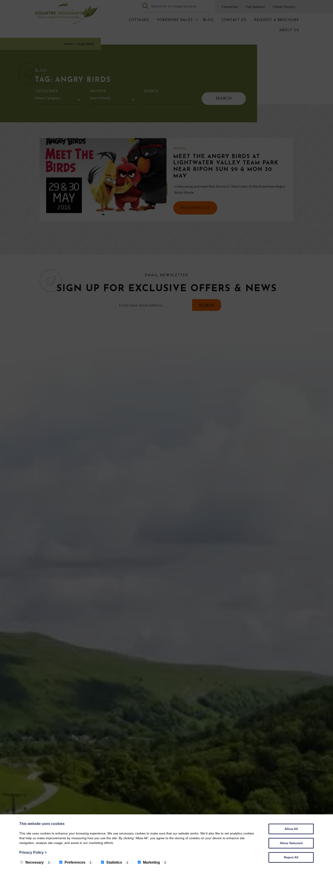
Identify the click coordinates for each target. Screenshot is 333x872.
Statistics (114, 862)
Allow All (291, 829)
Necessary (34, 862)
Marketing (151, 862)
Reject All (291, 857)
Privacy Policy (33, 852)
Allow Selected (291, 843)
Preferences (75, 862)
